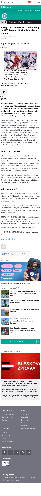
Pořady (21, 22)
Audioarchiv (29, 10)
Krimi (17, 266)
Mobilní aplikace (7, 441)
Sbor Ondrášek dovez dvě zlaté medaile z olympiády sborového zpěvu (22, 330)
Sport (3, 22)
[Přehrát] (3, 92)
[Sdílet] (5, 99)
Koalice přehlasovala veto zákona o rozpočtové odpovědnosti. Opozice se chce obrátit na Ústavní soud (19, 383)
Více (29, 22)
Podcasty (5, 438)
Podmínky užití (23, 477)
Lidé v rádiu (25, 420)
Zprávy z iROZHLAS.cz (11, 351)
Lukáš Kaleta (10, 239)
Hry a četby (6, 266)
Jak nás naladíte (27, 414)
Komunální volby (7, 417)
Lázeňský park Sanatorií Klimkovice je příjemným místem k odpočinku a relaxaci (25, 293)
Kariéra (23, 423)
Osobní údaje (13, 477)
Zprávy (3, 38)
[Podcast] (1, 99)
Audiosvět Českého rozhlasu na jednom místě (15, 283)
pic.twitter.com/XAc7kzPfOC (25, 228)
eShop (4, 423)
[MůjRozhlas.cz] (4, 48)
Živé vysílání (7, 274)
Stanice (4, 420)
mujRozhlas (5, 260)
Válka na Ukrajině (8, 414)
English (32, 477)
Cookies (4, 477)
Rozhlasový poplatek (28, 429)
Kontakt (24, 426)
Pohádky (6, 270)
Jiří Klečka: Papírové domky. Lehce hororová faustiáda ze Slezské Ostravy (24, 321)
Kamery (37, 10)
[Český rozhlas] (7, 2)
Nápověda (25, 417)
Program (20, 10)
